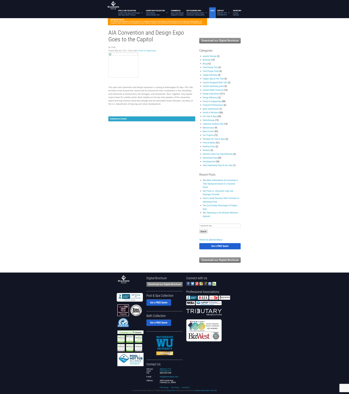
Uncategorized (209, 161)
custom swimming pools (213, 86)
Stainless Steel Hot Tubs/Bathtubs (218, 154)
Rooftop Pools (209, 146)
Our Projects (208, 135)
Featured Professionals (213, 105)
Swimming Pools (210, 158)
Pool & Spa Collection (129, 13)
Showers (206, 150)
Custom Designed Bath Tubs (215, 82)
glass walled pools (211, 109)
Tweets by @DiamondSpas (210, 239)
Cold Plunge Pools (211, 71)
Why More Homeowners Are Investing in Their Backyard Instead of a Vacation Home (220, 183)
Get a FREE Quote (220, 246)
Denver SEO (213, 390)
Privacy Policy (171, 390)
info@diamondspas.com (169, 377)
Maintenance (208, 127)
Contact (222, 13)
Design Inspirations (211, 93)
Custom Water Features (213, 90)
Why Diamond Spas (195, 13)
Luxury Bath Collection (155, 13)
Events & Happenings (147, 50)
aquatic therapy (209, 56)
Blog (212, 11)
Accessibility (185, 387)
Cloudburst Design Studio (201, 390)
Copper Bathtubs (210, 75)
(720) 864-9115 (165, 371)
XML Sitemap (175, 387)
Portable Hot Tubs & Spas (214, 139)
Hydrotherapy (209, 120)
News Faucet (208, 131)
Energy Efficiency (210, 97)
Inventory (237, 13)
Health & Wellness (211, 112)
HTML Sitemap (164, 387)
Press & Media (209, 142)
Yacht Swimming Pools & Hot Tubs (218, 165)
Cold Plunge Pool (210, 67)
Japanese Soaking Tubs (213, 124)
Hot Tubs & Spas (210, 116)
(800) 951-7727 (165, 369)
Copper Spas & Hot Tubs (213, 78)
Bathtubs (207, 60)
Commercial (177, 13)
